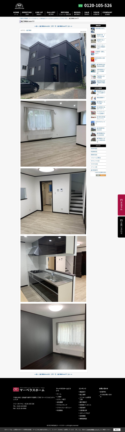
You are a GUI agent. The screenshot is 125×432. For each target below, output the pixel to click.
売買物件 (86, 14)
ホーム (16, 14)
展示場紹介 (77, 14)
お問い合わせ (121, 228)
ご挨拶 (27, 14)
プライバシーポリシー (64, 408)
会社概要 (107, 14)
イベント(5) (94, 167)
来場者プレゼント (85, 405)
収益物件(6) (94, 151)
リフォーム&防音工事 (85, 398)
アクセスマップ (62, 405)
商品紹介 (39, 14)
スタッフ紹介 (61, 399)
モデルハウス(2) (95, 161)
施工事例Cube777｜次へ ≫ (64, 26)
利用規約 (60, 410)
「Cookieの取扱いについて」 (93, 429)
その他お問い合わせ (106, 396)
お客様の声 (96, 14)
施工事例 (51, 14)
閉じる (117, 429)
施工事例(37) (94, 170)
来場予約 (103, 392)
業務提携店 (83, 419)
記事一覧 (53, 26)
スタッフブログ (85, 413)
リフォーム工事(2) (96, 157)
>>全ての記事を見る (100, 172)
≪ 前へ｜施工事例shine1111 (42, 26)
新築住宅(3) (94, 154)
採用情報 (82, 416)
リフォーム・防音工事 (65, 14)
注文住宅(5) (94, 148)
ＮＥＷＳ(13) (94, 164)
